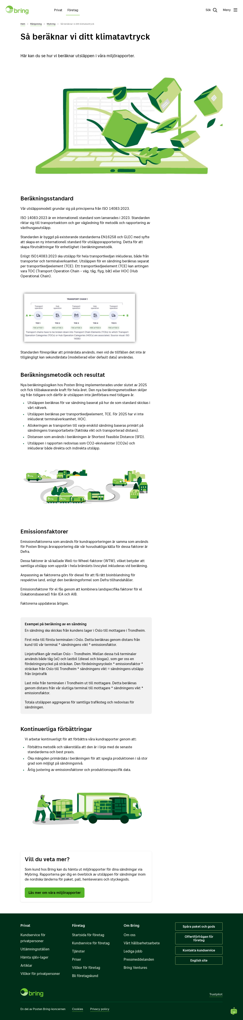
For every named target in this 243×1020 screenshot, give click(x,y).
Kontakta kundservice (199, 950)
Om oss (129, 935)
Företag (72, 10)
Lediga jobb (133, 951)
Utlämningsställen (34, 949)
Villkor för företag (86, 967)
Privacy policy (99, 1009)
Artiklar (26, 965)
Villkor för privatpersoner (40, 973)
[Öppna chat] (234, 1011)
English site (198, 960)
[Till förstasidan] (17, 10)
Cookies (77, 1009)
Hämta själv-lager (34, 957)
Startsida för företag (88, 935)
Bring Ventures (135, 967)
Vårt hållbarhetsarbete (142, 943)
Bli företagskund (85, 975)
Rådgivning (36, 23)
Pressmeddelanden (139, 959)
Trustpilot (216, 994)
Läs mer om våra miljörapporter (54, 892)
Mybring (51, 23)
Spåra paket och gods (199, 926)
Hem (22, 23)
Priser (76, 959)
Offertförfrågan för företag (199, 938)
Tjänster (78, 951)
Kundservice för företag (91, 943)
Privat (58, 10)
